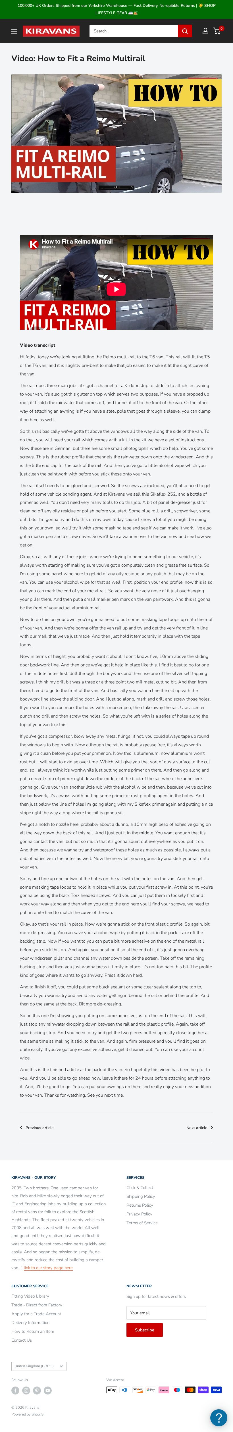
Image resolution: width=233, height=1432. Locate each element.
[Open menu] (14, 31)
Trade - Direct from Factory (36, 1305)
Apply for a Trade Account (36, 1314)
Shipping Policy (140, 1196)
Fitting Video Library (30, 1296)
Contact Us (21, 1340)
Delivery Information (30, 1322)
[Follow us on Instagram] (26, 1390)
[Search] (185, 31)
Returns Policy (139, 1205)
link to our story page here (48, 1268)
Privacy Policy (139, 1214)
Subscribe (144, 1330)
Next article (196, 1127)
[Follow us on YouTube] (48, 1390)
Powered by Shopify (27, 1414)
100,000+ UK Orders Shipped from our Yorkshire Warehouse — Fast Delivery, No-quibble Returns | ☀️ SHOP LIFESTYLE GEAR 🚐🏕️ (117, 9)
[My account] (205, 31)
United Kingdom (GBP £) (34, 1366)
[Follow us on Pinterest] (37, 1390)
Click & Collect (139, 1187)
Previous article (40, 1127)
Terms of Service (142, 1223)
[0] (216, 31)
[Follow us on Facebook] (15, 1390)
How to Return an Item (32, 1331)
